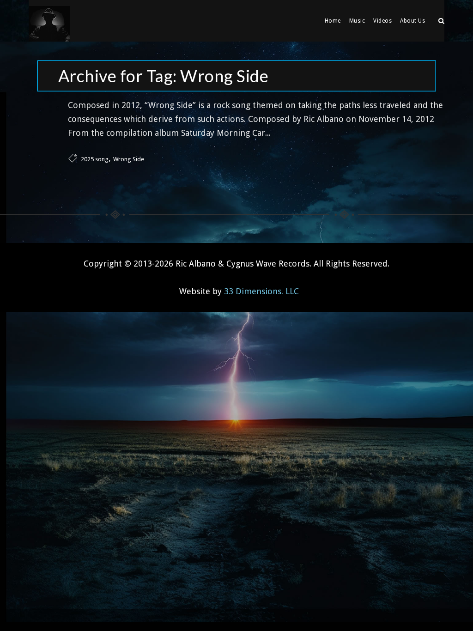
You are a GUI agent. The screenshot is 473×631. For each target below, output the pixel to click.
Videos (382, 21)
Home (333, 21)
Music (357, 21)
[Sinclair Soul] (49, 21)
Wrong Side (128, 159)
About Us (412, 21)
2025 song (95, 159)
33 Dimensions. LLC (261, 291)
